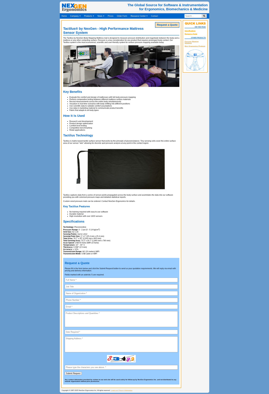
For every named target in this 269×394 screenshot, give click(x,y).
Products (88, 16)
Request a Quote (191, 34)
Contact (154, 16)
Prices (110, 16)
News (100, 16)
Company (74, 16)
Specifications (190, 31)
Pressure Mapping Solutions (191, 42)
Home (64, 16)
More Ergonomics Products (195, 46)
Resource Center (138, 16)
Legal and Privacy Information (121, 390)
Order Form (122, 16)
